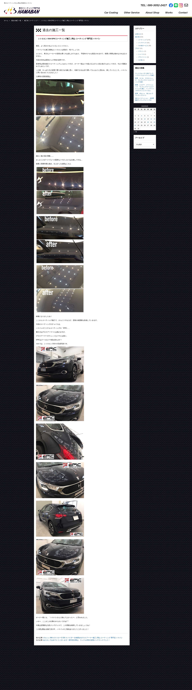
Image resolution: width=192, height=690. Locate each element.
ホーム (6, 20)
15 (154, 119)
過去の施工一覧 (16, 20)
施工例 (26, 20)
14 (151, 119)
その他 (140, 60)
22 (154, 122)
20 (148, 122)
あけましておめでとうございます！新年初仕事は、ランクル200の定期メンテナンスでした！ (76, 640)
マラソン (141, 51)
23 (135, 125)
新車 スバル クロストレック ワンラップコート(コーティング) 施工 (144, 80)
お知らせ (138, 34)
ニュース (141, 54)
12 (145, 119)
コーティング (33, 20)
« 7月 (135, 132)
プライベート (142, 57)
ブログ (137, 48)
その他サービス (143, 45)
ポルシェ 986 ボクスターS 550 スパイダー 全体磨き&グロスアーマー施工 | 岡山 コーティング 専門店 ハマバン (82, 638)
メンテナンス (142, 42)
